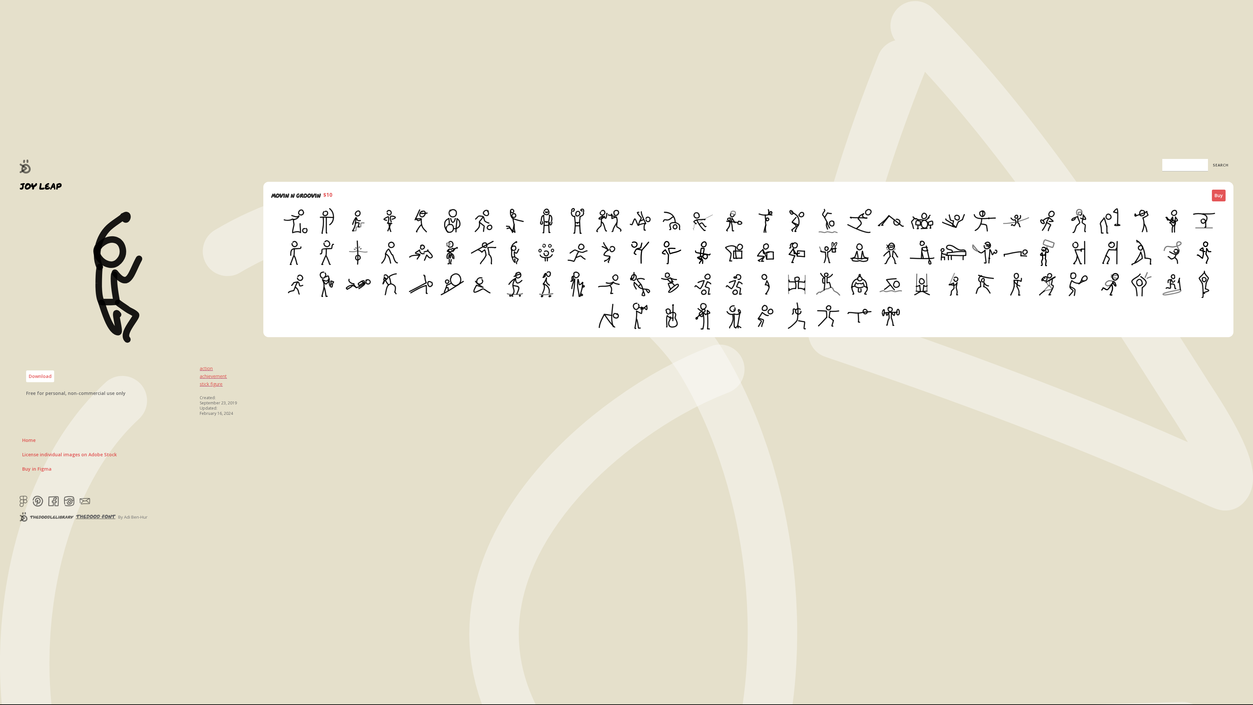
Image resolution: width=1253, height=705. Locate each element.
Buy (1218, 195)
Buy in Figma (37, 469)
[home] (25, 166)
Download (40, 376)
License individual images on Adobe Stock (69, 454)
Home (29, 440)
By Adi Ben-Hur (132, 517)
